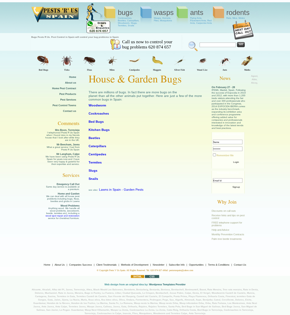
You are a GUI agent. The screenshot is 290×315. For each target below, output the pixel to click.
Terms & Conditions (219, 264)
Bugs (128, 16)
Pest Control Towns (64, 105)
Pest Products (67, 94)
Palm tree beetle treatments (227, 239)
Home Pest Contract (64, 88)
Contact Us (240, 264)
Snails (93, 178)
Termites (95, 162)
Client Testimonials (106, 264)
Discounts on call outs (224, 210)
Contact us (69, 111)
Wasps (164, 15)
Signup (236, 187)
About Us (60, 264)
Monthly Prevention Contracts (228, 234)
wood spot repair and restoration (63, 215)
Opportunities (196, 264)
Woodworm (97, 105)
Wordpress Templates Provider (167, 284)
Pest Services (68, 99)
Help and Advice (220, 229)
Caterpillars (97, 146)
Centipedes (97, 154)
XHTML (137, 276)
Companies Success (80, 264)
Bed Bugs (96, 121)
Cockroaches (99, 113)
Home (72, 77)
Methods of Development (134, 264)
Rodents (238, 14)
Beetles (94, 138)
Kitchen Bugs (99, 130)
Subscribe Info (177, 264)
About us (70, 82)
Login (236, 162)
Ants (201, 16)
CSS (152, 276)
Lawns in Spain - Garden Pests (121, 189)
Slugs (93, 170)
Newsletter (158, 264)
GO (241, 44)
